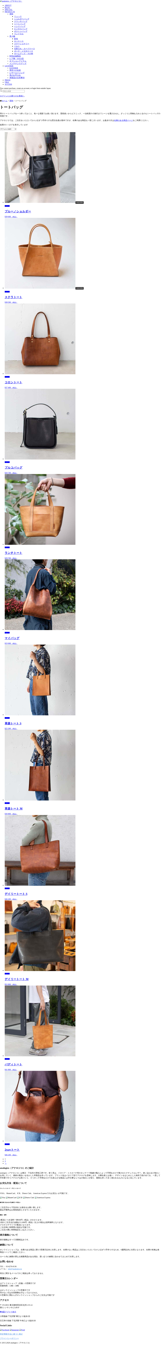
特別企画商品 (15, 56)
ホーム (4, 101)
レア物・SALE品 (16, 59)
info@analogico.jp (15, 1269)
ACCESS (8, 84)
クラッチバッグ (20, 21)
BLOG (7, 7)
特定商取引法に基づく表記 (11, 1334)
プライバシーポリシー (9, 1338)
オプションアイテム (17, 61)
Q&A (7, 82)
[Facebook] (4, 1330)
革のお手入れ (15, 75)
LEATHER (9, 66)
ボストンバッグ (20, 31)
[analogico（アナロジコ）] (11, 1)
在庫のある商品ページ (123, 120)
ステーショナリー (21, 44)
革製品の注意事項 (17, 78)
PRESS (7, 80)
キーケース (19, 41)
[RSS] (22, 1330)
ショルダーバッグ (21, 19)
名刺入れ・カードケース (24, 49)
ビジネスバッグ (20, 29)
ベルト (17, 46)
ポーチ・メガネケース (23, 51)
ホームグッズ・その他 (23, 54)
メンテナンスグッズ (17, 64)
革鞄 (11, 14)
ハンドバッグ (19, 26)
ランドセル (19, 34)
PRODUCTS (10, 12)
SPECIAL (8, 10)
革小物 (12, 36)
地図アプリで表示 (8, 1312)
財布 (16, 39)
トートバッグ (19, 24)
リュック (18, 16)
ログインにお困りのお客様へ (12, 96)
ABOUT (8, 5)
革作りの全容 (15, 70)
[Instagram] (14, 1330)
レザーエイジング (17, 73)
